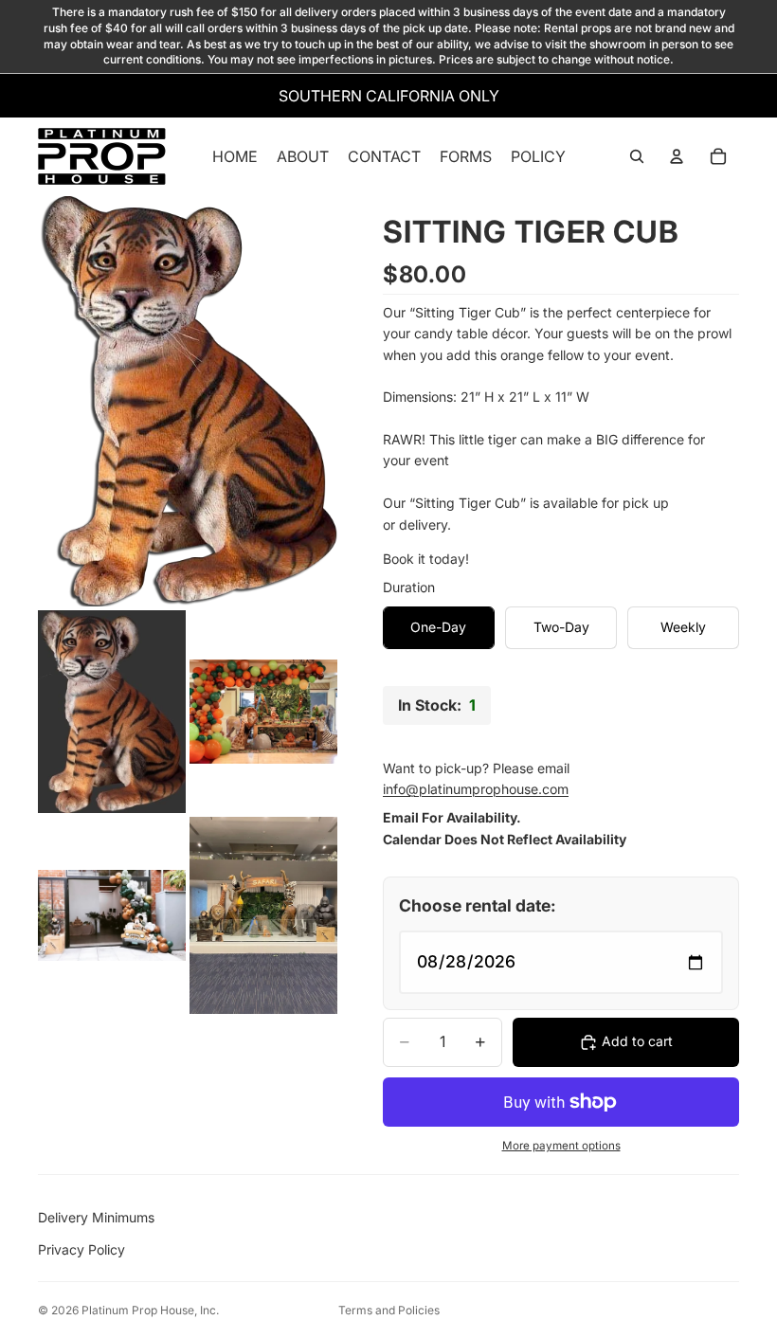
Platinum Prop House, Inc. (150, 1310)
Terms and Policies (389, 1310)
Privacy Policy (81, 1249)
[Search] (637, 156)
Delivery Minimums (96, 1217)
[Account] (676, 156)
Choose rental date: (477, 905)
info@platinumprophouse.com (476, 789)
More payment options (561, 1145)
